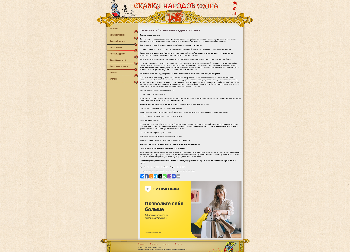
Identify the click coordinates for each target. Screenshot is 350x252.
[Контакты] (234, 5)
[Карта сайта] (234, 15)
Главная (114, 29)
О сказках (178, 244)
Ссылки (113, 73)
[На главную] (234, 10)
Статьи (113, 79)
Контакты (154, 244)
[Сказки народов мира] (176, 9)
